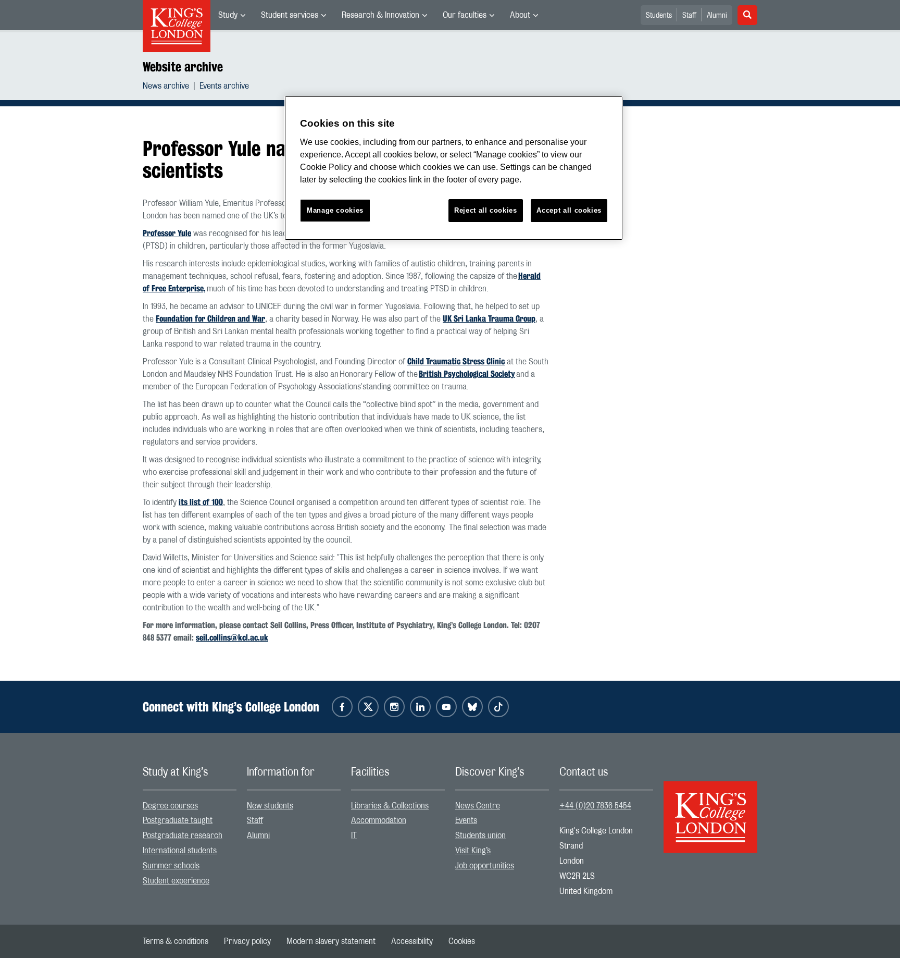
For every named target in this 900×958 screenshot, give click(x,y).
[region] (453, 168)
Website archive (183, 67)
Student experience (176, 881)
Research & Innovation (380, 15)
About (520, 15)
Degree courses (170, 806)
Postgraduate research (182, 835)
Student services (289, 15)
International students (180, 850)
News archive (166, 86)
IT (354, 835)
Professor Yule (167, 233)
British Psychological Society (467, 374)
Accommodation (378, 820)
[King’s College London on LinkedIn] (420, 706)
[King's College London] (710, 808)
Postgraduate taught (178, 820)
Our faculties (464, 15)
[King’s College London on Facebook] (342, 706)
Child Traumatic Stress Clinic (456, 361)
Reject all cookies (485, 210)
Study (228, 15)
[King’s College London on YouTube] (446, 706)
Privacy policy (247, 941)
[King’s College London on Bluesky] (472, 706)
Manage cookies (335, 210)
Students (659, 15)
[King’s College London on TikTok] (498, 706)
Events (466, 820)
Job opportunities (484, 866)
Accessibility (412, 941)
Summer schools (171, 866)
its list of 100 (201, 502)
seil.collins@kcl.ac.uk (232, 638)
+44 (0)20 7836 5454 (595, 806)
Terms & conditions (175, 941)
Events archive (224, 86)
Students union (480, 835)
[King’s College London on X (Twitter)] (368, 706)
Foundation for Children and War (210, 319)
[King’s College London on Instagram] (394, 706)
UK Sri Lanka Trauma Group (489, 319)
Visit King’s (473, 850)
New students (270, 806)
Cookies (461, 941)
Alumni (717, 15)
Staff (689, 15)
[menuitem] (231, 15)
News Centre (477, 806)
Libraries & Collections (390, 806)
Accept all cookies (569, 210)
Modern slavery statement (331, 941)
